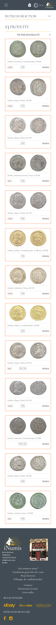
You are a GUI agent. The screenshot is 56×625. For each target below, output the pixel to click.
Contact (28, 585)
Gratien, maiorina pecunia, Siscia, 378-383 (23, 175)
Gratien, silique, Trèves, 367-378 (19, 138)
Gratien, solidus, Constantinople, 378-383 (23, 325)
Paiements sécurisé (28, 588)
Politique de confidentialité (28, 579)
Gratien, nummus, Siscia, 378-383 (20, 513)
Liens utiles (28, 592)
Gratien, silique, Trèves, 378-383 (19, 100)
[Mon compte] (35, 5)
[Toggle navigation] (6, 5)
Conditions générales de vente (28, 572)
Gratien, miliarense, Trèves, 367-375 (20, 288)
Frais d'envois (28, 575)
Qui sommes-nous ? (28, 568)
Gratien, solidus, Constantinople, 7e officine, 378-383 (27, 250)
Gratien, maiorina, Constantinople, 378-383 (24, 62)
